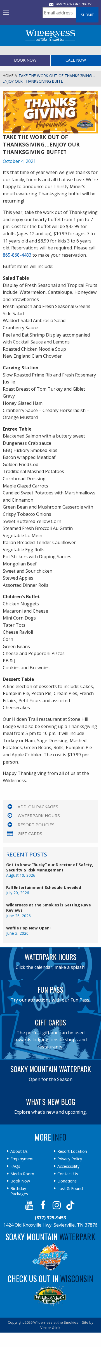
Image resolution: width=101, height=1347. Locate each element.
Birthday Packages (19, 1191)
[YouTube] (30, 1205)
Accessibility (68, 1166)
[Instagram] (57, 1205)
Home (8, 75)
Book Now (25, 60)
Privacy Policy (69, 1158)
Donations (67, 1181)
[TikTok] (71, 1205)
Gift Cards (30, 833)
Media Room (22, 1173)
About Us (19, 1151)
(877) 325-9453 (50, 1218)
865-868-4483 (17, 255)
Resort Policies (36, 824)
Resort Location (72, 1151)
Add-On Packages (38, 806)
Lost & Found (70, 1188)
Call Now (75, 60)
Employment (22, 1158)
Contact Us (67, 1173)
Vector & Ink (50, 1327)
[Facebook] (43, 1205)
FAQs (15, 1166)
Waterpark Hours (39, 815)
